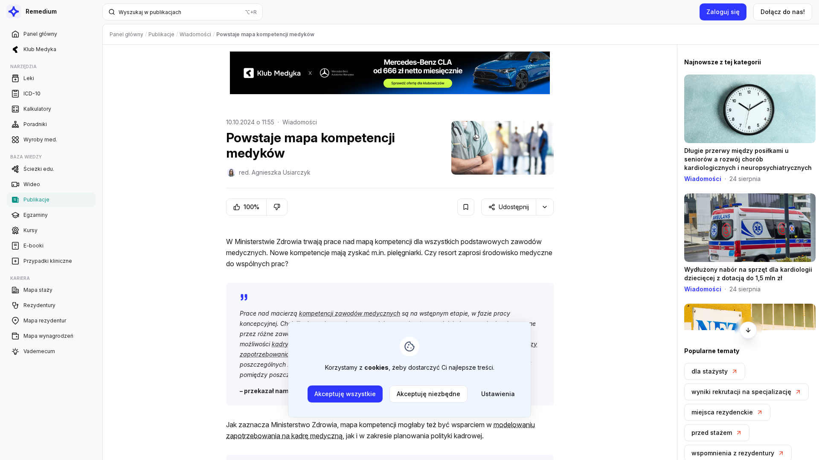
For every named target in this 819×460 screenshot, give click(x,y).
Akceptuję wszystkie (345, 393)
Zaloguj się (723, 11)
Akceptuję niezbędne (428, 393)
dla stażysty (709, 371)
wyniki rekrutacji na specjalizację (741, 391)
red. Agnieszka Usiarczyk (275, 172)
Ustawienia (498, 393)
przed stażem (711, 432)
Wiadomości (299, 122)
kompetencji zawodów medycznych (349, 313)
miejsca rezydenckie (722, 412)
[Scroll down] (748, 330)
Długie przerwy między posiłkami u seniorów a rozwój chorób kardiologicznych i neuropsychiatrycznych (748, 159)
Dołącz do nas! (783, 11)
